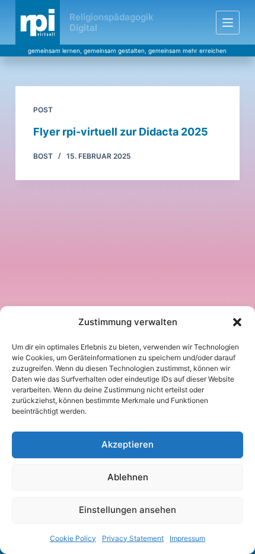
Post (43, 109)
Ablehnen (127, 477)
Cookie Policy (73, 538)
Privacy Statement (133, 538)
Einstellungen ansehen (127, 509)
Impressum (187, 538)
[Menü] (228, 22)
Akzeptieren (127, 444)
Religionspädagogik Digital (111, 22)
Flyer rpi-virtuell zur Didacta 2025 (120, 131)
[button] (237, 322)
